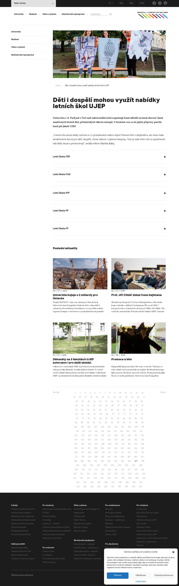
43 (94, 405)
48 (124, 405)
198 (142, 461)
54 (88, 410)
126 (102, 435)
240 (136, 478)
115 (102, 431)
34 (112, 401)
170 (103, 452)
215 (116, 469)
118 (121, 431)
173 (122, 452)
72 (124, 414)
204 (112, 465)
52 (76, 410)
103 (95, 427)
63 (142, 410)
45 (106, 405)
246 (106, 482)
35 (118, 401)
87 (142, 418)
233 (88, 478)
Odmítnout (141, 575)
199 (77, 465)
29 (83, 401)
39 (142, 401)
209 (76, 469)
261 (140, 486)
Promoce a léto (121, 359)
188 (75, 461)
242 (77, 482)
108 (129, 427)
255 (98, 486)
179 (89, 457)
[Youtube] (165, 3)
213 (102, 469)
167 (82, 452)
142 (135, 440)
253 (84, 486)
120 (134, 431)
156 (82, 448)
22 (114, 397)
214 (109, 469)
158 (95, 448)
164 (135, 448)
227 (122, 474)
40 (76, 405)
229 (136, 474)
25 (132, 397)
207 (133, 465)
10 (120, 393)
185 (129, 457)
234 (95, 478)
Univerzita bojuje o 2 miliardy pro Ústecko (75, 296)
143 (142, 440)
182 (109, 457)
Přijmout (118, 575)
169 (96, 452)
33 (106, 401)
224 (102, 474)
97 (130, 422)
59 (118, 410)
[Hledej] (111, 14)
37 (130, 401)
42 (88, 405)
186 (135, 457)
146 (89, 444)
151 (123, 444)
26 (138, 397)
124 (89, 435)
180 (96, 457)
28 (77, 401)
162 (122, 448)
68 (101, 414)
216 (122, 469)
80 (101, 418)
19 (97, 397)
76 (77, 418)
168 (89, 452)
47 (118, 405)
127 (109, 435)
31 (94, 401)
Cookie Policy (141, 581)
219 (142, 469)
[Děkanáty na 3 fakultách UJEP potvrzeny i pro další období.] (80, 338)
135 (89, 440)
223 (95, 474)
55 (94, 410)
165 (142, 448)
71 (119, 414)
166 (76, 452)
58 (112, 410)
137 (102, 440)
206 (126, 465)
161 (116, 448)
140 (122, 440)
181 (103, 457)
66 (89, 414)
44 (100, 405)
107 (122, 427)
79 (95, 418)
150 (116, 444)
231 (74, 478)
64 (76, 414)
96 (124, 422)
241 (143, 478)
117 (115, 431)
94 (112, 422)
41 (82, 405)
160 (109, 448)
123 (83, 435)
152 (129, 444)
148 (103, 444)
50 (137, 405)
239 (129, 478)
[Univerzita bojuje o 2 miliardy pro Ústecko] (80, 273)
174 (129, 452)
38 (136, 401)
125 (96, 435)
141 (129, 440)
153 (136, 444)
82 (112, 418)
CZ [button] (110, 3)
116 (109, 431)
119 (128, 431)
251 (141, 482)
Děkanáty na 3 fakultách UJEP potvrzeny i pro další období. (73, 360)
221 (81, 474)
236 (109, 478)
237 (116, 478)
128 (116, 435)
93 (106, 422)
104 (102, 427)
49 (130, 405)
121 (141, 431)
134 (82, 440)
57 (106, 410)
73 (130, 414)
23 (120, 397)
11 (125, 393)
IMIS (131, 3)
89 (82, 422)
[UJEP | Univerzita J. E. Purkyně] (152, 16)
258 (119, 486)
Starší (163, 392)
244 (91, 482)
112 (83, 431)
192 (102, 461)
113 (90, 431)
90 (88, 422)
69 (107, 414)
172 (116, 452)
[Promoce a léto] (138, 338)
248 (120, 482)
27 (144, 397)
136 (96, 440)
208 (140, 465)
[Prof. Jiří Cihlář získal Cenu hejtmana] (138, 273)
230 (143, 474)
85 (130, 418)
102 (89, 427)
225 (109, 474)
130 (129, 435)
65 (83, 414)
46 (112, 405)
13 (137, 393)
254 (91, 486)
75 (142, 414)
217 (129, 469)
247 (113, 482)
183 (115, 457)
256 (105, 486)
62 (136, 410)
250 (134, 482)
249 (127, 482)
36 (124, 401)
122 (76, 435)
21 (108, 397)
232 (81, 478)
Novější (56, 392)
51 (142, 405)
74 (136, 414)
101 (82, 427)
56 (100, 410)
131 (136, 435)
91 (94, 422)
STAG (142, 3)
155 (76, 448)
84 (124, 418)
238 (122, 478)
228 (129, 474)
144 (75, 444)
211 (90, 469)
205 (119, 465)
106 (116, 427)
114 (96, 431)
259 (126, 486)
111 (77, 431)
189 (82, 461)
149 (109, 444)
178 (83, 457)
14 (142, 393)
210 (83, 469)
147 (96, 444)
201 (91, 465)
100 (75, 427)
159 (102, 448)
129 (122, 435)
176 (142, 452)
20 (103, 397)
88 (76, 422)
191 (95, 461)
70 (113, 414)
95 (118, 422)
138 (109, 440)
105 (109, 427)
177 (76, 457)
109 (136, 427)
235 (102, 478)
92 (100, 422)
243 (84, 482)
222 (88, 474)
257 (112, 486)
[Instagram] (160, 3)
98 (136, 422)
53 (82, 410)
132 (142, 435)
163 (129, 448)
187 (142, 457)
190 (89, 461)
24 (126, 397)
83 (118, 418)
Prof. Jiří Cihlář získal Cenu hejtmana (136, 295)
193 (109, 461)
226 (115, 474)
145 (82, 444)
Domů (58, 86)
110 (143, 427)
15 (74, 397)
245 (98, 482)
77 (83, 418)
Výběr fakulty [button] (20, 3)
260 (133, 486)
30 (89, 401)
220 (74, 474)
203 (105, 465)
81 (106, 418)
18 (91, 397)
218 (136, 469)
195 (122, 461)
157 (89, 448)
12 (131, 393)
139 (115, 440)
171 (109, 452)
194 (115, 461)
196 (129, 461)
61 (130, 410)
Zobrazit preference (163, 575)
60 (124, 410)
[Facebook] (154, 3)
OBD (121, 3)
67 (95, 414)
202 (98, 465)
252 (78, 486)
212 (96, 469)
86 (136, 418)
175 (136, 452)
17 (86, 397)
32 (100, 401)
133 (76, 440)
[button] (173, 552)
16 (80, 397)
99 (142, 422)
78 (89, 418)
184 (122, 457)
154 (142, 444)
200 (84, 465)
